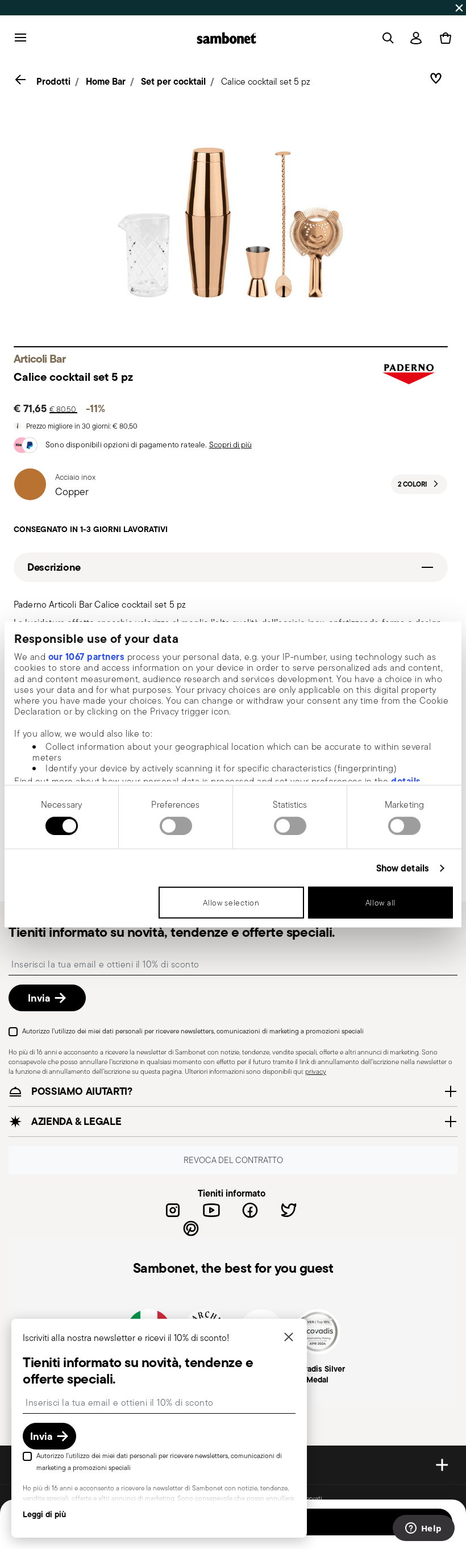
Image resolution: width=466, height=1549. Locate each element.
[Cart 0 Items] (443, 38)
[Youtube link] (211, 1210)
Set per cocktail (173, 81)
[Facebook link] (250, 1210)
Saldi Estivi (321, 7)
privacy (315, 1071)
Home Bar (106, 81)
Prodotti (53, 81)
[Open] (385, 38)
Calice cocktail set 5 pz (265, 81)
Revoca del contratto (233, 1160)
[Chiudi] (289, 1337)
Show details (402, 868)
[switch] (176, 826)
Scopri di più (230, 444)
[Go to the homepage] (226, 38)
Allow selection (231, 902)
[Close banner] (459, 8)
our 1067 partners (86, 656)
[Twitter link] (289, 1210)
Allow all (380, 902)
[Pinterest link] (191, 1228)
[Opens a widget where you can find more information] (423, 1529)
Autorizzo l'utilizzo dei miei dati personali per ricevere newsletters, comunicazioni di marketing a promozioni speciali (193, 1031)
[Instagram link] (173, 1210)
